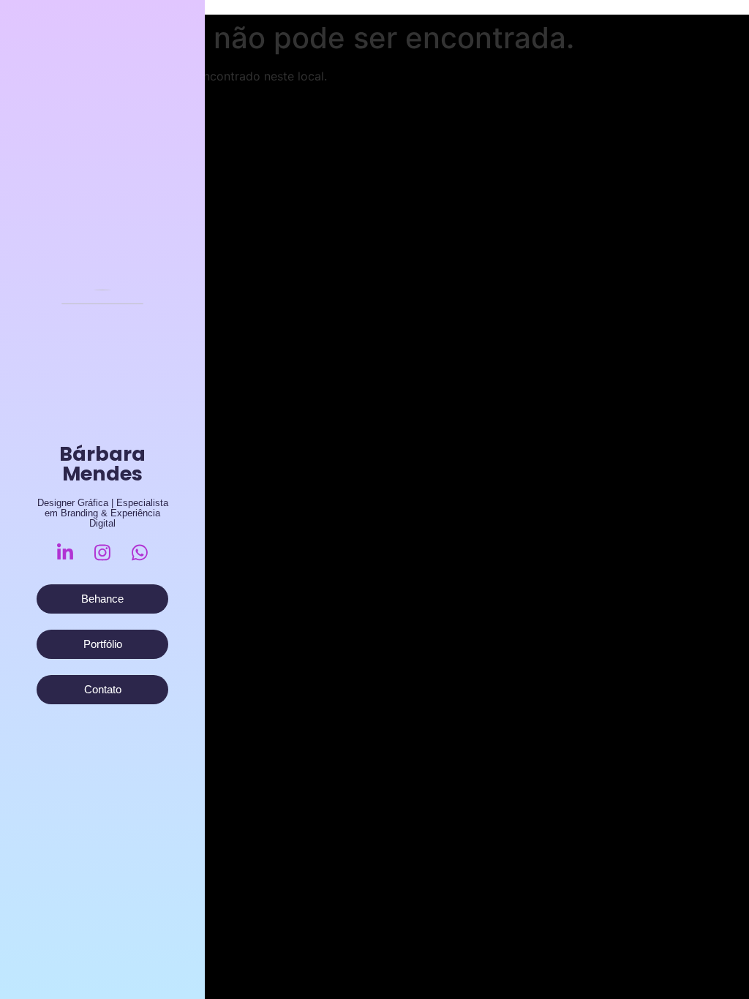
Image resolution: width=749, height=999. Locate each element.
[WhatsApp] (140, 552)
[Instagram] (102, 552)
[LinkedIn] (65, 552)
